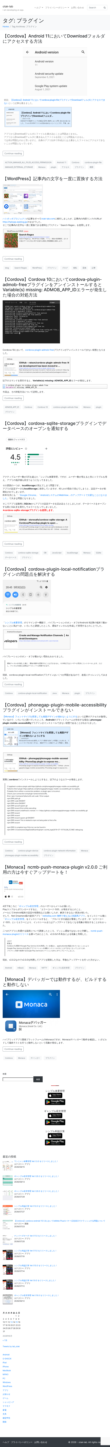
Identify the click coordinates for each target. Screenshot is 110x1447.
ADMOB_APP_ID (12, 407)
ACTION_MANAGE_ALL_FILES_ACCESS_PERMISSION (28, 162)
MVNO (5, 1374)
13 (11, 1322)
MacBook (7, 1370)
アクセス (65, 167)
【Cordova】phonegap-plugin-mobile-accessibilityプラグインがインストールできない (55, 707)
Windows (7, 1382)
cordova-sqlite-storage (28, 553)
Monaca (41, 167)
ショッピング (8, 1402)
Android (8, 968)
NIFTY (44, 968)
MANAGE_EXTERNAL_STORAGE (19, 167)
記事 (94, 268)
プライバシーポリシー (56, 7)
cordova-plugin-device (28, 850)
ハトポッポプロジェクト (14, 218)
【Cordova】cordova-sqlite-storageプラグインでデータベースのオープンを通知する (55, 426)
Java (54, 693)
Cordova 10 (43, 407)
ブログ (65, 268)
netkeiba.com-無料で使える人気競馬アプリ (64, 915)
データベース (10, 557)
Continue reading (13, 153)
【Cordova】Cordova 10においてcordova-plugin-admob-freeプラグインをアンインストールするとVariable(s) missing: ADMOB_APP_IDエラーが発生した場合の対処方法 (55, 287)
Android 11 (61, 162)
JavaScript (56, 553)
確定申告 (6, 1418)
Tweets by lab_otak (11, 1346)
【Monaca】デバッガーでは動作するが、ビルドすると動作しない (55, 982)
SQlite (98, 553)
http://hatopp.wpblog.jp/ (15, 222)
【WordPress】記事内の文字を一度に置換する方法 (52, 178)
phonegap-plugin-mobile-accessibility (21, 855)
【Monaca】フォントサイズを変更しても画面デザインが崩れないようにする (40, 716)
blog (7, 268)
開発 (4, 1422)
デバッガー (35, 1058)
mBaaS (20, 968)
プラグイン (79, 167)
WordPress (37, 268)
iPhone (6, 1366)
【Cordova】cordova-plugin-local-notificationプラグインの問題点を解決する (54, 571)
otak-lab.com (48, 218)
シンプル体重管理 (13, 622)
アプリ (5, 1390)
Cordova (75, 162)
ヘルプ (37, 7)
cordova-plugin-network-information (60, 850)
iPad (5, 1362)
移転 (75, 268)
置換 (84, 268)
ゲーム (5, 1398)
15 (17, 1322)
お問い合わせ (77, 7)
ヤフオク (6, 1406)
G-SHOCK (7, 1358)
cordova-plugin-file (93, 162)
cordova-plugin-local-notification (32, 693)
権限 (91, 167)
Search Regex (20, 268)
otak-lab (8, 6)
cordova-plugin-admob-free (39, 350)
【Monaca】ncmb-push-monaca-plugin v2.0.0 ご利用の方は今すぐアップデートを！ (55, 869)
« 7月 (5, 1340)
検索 (4, 1074)
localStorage (72, 553)
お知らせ (6, 1394)
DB (45, 553)
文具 (4, 1414)
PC (4, 1378)
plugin (53, 167)
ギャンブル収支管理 (28, 906)
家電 (4, 1410)
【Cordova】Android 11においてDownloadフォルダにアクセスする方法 (54, 38)
